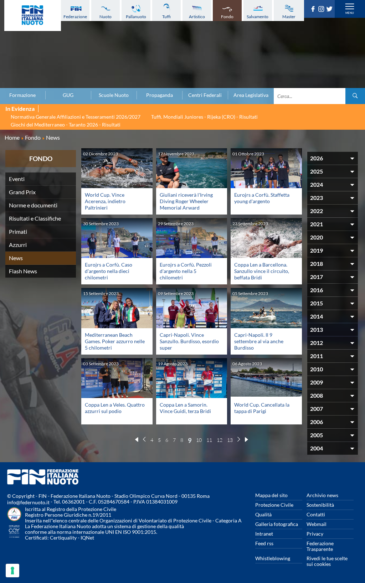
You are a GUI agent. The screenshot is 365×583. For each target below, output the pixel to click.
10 (199, 440)
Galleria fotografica (276, 524)
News (16, 257)
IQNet (87, 538)
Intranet (264, 534)
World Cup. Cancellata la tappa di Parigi (261, 408)
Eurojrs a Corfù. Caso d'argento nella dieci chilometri (108, 271)
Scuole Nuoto (114, 95)
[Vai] (355, 96)
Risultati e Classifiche (35, 218)
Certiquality (63, 538)
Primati (18, 231)
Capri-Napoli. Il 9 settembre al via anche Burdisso (258, 341)
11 (209, 440)
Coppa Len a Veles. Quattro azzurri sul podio (115, 408)
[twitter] (330, 10)
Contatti (316, 514)
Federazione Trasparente (320, 546)
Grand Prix (22, 192)
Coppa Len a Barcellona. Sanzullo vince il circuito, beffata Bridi (261, 271)
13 (230, 440)
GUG (68, 95)
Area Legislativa (250, 95)
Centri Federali (205, 95)
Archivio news (322, 495)
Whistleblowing (272, 558)
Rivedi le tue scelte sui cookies (327, 561)
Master (288, 16)
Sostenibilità (320, 505)
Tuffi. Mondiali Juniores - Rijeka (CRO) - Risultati (204, 117)
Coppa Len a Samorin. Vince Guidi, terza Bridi (185, 408)
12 (219, 440)
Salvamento (257, 16)
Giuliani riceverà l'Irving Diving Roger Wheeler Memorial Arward (186, 201)
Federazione (75, 16)
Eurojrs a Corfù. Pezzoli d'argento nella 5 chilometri (186, 271)
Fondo (227, 16)
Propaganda (159, 95)
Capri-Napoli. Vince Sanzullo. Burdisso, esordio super (189, 341)
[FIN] (32, 15)
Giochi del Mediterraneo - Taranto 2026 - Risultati (65, 125)
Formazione (22, 95)
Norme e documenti (33, 205)
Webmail (317, 524)
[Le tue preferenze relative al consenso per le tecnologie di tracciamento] (12, 570)
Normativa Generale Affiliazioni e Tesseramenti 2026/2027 (75, 117)
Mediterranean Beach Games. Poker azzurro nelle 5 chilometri (115, 341)
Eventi (17, 178)
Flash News (23, 271)
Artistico (197, 16)
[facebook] (314, 10)
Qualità (263, 514)
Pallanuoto (136, 16)
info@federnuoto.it (28, 502)
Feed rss (264, 543)
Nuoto (105, 16)
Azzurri (18, 244)
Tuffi (166, 16)
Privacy (315, 534)
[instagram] (322, 10)
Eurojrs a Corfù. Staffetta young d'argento (261, 198)
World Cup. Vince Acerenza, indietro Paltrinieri (105, 201)
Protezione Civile (274, 505)
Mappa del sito (271, 495)
